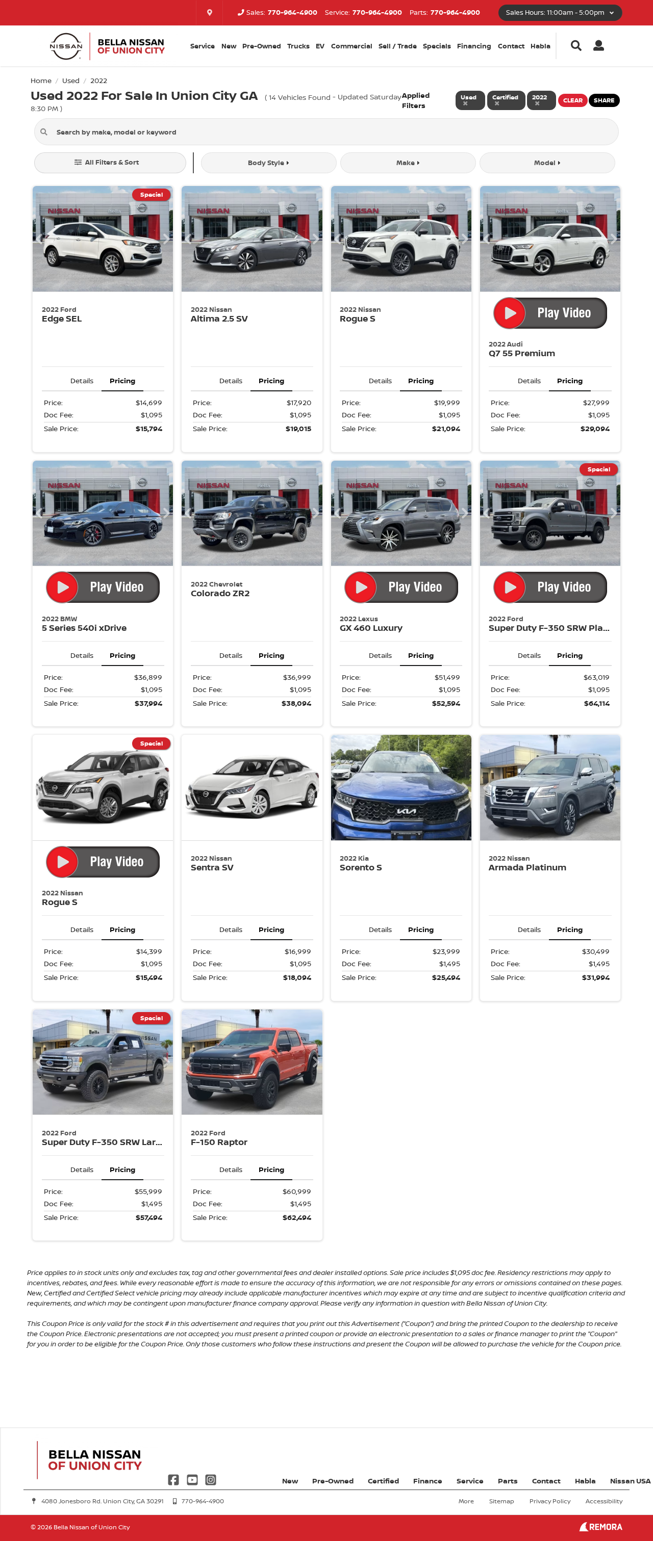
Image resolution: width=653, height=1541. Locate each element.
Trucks (298, 45)
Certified (383, 1480)
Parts (508, 1480)
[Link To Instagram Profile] (211, 1479)
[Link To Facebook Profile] (174, 1479)
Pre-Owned (261, 45)
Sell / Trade (398, 45)
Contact (511, 45)
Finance (427, 1480)
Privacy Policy (550, 1501)
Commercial (351, 45)
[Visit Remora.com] (600, 1528)
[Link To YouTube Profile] (193, 1479)
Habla (540, 45)
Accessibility (604, 1501)
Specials (437, 45)
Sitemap (501, 1501)
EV (320, 45)
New (228, 45)
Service (470, 1480)
